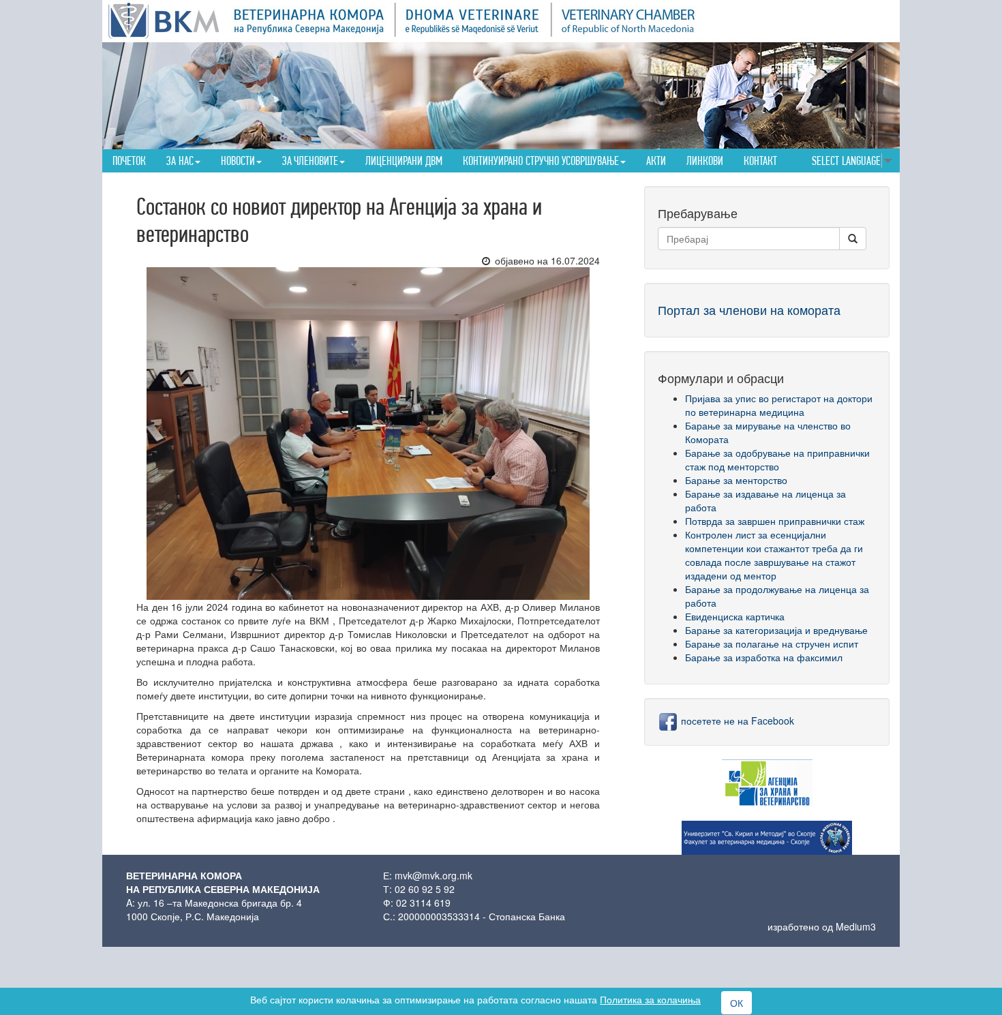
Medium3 (856, 926)
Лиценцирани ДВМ (403, 160)
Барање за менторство (736, 480)
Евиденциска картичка (735, 616)
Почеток (129, 160)
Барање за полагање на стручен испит (771, 643)
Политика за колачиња (650, 999)
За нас (180, 160)
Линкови (704, 160)
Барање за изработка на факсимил (763, 657)
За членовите (310, 160)
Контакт (760, 160)
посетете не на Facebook (736, 720)
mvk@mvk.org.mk (433, 875)
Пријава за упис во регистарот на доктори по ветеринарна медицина (778, 405)
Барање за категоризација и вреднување (776, 630)
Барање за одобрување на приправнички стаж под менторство (777, 459)
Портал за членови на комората (749, 309)
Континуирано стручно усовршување (541, 160)
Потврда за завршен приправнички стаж (774, 521)
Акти (656, 160)
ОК (736, 1003)
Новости (238, 160)
